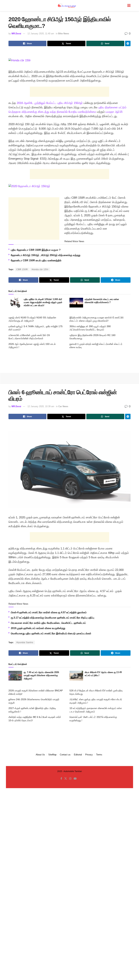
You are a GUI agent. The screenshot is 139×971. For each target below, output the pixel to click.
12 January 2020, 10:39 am (40, 406)
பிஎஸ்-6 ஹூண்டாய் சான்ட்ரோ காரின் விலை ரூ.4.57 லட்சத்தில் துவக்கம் (49, 612)
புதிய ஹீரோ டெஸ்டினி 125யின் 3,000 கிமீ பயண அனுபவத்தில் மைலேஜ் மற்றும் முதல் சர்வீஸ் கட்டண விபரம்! (43, 302)
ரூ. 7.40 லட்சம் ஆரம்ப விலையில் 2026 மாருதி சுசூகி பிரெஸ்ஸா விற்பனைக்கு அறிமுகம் (41, 675)
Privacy (89, 754)
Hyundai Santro (24, 642)
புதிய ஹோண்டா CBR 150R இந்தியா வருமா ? (36, 249)
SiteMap (52, 754)
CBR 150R (22, 269)
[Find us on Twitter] (65, 779)
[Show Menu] (129, 5)
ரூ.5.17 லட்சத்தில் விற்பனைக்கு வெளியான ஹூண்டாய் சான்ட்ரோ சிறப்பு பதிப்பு (52, 617)
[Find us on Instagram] (70, 779)
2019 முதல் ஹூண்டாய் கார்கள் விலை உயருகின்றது (38, 628)
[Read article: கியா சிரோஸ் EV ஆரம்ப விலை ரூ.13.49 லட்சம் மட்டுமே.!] (76, 675)
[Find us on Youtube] (75, 779)
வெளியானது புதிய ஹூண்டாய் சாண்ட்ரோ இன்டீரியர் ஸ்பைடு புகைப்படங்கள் (51, 633)
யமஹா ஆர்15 (114, 111)
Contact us (65, 754)
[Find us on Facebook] (61, 779)
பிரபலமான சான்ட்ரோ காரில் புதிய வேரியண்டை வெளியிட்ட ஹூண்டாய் (48, 622)
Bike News (63, 33)
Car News (63, 406)
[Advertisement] (69, 92)
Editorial (78, 754)
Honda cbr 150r (40, 269)
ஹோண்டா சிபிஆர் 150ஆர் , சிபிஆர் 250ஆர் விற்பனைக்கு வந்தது (45, 255)
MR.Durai (16, 33)
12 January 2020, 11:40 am (40, 33)
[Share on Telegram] (128, 43)
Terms (99, 754)
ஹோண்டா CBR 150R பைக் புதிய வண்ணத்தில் (36, 260)
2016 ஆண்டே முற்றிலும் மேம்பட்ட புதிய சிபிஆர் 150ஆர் (50, 103)
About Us (40, 754)
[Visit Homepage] (67, 5)
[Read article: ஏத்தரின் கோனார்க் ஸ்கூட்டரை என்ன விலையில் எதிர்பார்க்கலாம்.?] (76, 302)
